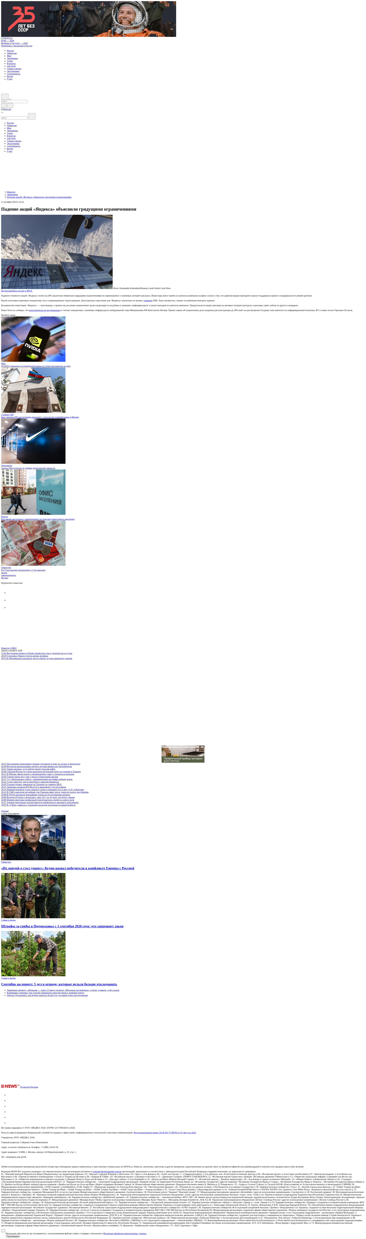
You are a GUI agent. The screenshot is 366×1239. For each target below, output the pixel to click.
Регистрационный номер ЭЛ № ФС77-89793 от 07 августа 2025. (165, 1132)
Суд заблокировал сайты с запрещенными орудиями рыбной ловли (36, 779)
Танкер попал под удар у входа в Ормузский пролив (29, 777)
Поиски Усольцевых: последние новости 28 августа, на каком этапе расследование (47, 995)
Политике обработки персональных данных (124, 1233)
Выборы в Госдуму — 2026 (14, 43)
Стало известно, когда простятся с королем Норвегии (30, 782)
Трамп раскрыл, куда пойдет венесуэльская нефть (28, 769)
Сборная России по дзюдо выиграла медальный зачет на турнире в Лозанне (41, 771)
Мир (3, 363)
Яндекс (4, 578)
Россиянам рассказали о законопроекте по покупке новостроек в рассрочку (38, 519)
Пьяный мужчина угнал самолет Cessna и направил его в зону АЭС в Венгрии (42, 789)
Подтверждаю (13, 1236)
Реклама (34, 1087)
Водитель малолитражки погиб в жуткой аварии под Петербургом (36, 766)
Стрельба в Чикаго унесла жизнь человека (24, 656)
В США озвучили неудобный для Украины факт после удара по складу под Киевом (44, 792)
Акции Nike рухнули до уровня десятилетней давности (28, 468)
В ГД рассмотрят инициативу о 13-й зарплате (23, 570)
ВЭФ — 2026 (7, 40)
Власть (4, 516)
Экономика (6, 465)
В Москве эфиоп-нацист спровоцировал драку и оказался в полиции (37, 774)
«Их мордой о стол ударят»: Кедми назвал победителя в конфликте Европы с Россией (67, 868)
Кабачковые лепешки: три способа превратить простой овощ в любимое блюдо (45, 993)
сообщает (148, 300)
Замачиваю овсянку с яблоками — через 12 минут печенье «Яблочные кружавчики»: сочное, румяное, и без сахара (63, 990)
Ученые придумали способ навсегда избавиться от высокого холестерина (39, 802)
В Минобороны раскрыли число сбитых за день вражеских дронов (36, 658)
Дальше (5, 811)
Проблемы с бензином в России (16, 46)
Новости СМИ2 (9, 648)
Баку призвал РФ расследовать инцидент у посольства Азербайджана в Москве (40, 417)
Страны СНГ (7, 414)
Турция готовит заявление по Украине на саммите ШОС (31, 784)
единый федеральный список (107, 1171)
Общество (6, 567)
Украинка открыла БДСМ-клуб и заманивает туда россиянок (33, 787)
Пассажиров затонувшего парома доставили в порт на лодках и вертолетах (40, 764)
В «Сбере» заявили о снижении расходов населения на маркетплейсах (38, 805)
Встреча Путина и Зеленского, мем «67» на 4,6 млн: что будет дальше (38, 797)
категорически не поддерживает (44, 310)
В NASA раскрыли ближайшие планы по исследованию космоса (35, 795)
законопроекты (8, 575)
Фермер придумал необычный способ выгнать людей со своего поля (37, 800)
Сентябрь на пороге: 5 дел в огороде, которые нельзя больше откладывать (59, 984)
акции (4, 572)
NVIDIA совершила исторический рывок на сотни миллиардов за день (35, 366)
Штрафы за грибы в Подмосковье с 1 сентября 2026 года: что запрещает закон (62, 926)
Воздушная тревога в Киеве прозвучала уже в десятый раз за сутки (36, 653)
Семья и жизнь (8, 920)
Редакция (24, 1087)
